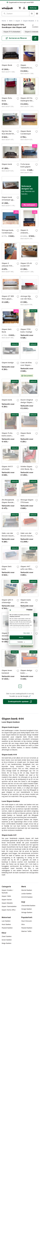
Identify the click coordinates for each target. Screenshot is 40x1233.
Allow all (21, 637)
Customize (20, 642)
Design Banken (26, 909)
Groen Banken (7, 940)
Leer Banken (6, 921)
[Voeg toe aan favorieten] (18, 65)
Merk (10, 21)
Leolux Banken (26, 894)
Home (4, 21)
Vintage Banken (26, 912)
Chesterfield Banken (28, 906)
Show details (26, 633)
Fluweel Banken (7, 928)
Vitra (23, 924)
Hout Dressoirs (26, 921)
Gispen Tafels (6, 896)
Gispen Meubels (28, 21)
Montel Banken (26, 890)
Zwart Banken (7, 936)
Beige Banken (6, 943)
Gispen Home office (8, 910)
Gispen (17, 21)
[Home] (9, 7)
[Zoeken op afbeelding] (31, 13)
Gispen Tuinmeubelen (9, 906)
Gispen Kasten (7, 900)
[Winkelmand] (20, 8)
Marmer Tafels (26, 931)
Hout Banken (6, 924)
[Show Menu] (37, 13)
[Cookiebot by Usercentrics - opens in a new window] (26, 610)
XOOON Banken (27, 897)
